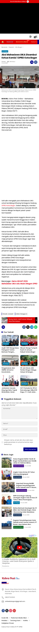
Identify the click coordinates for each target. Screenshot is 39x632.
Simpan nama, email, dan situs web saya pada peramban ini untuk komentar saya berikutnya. (18, 442)
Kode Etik (5, 618)
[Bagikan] (35, 62)
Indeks (25, 620)
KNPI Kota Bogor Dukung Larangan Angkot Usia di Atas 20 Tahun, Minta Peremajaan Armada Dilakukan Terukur (25, 499)
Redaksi (4, 61)
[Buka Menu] (35, 37)
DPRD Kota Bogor (8, 205)
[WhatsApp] (35, 327)
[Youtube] (14, 610)
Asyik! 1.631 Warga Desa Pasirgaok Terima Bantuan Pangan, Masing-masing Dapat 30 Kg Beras (10, 350)
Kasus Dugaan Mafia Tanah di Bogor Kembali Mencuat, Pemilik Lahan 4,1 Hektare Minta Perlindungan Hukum (24, 462)
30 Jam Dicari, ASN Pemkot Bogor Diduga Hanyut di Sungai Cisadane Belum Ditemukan (28, 370)
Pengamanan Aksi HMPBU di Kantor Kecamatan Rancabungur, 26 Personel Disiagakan (9, 370)
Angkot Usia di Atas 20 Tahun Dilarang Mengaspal (24, 473)
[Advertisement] (19, 18)
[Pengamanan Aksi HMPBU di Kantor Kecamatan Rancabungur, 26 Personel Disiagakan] (10, 360)
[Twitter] (28, 327)
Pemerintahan (17, 477)
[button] (30, 36)
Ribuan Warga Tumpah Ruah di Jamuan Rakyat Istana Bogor (28, 350)
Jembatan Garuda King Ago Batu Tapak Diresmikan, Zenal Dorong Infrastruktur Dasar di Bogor (9, 390)
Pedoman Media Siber (19, 618)
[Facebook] (24, 327)
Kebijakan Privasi (8, 623)
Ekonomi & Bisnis (18, 527)
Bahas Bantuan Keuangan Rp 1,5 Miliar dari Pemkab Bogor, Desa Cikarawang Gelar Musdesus (25, 510)
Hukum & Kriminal (19, 466)
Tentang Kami (15, 620)
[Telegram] (32, 327)
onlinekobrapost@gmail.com (15, 601)
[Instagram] (10, 610)
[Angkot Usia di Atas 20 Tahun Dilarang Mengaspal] (7, 475)
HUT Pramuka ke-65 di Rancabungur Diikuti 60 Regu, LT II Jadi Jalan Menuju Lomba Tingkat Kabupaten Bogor (28, 390)
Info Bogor (5, 51)
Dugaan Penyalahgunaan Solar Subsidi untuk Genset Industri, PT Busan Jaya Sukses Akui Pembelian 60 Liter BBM (25, 523)
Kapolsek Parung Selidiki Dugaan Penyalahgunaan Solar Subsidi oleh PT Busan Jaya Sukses (26, 486)
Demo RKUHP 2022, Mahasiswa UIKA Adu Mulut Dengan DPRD (19, 282)
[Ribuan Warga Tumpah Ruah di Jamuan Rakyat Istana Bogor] (28, 340)
